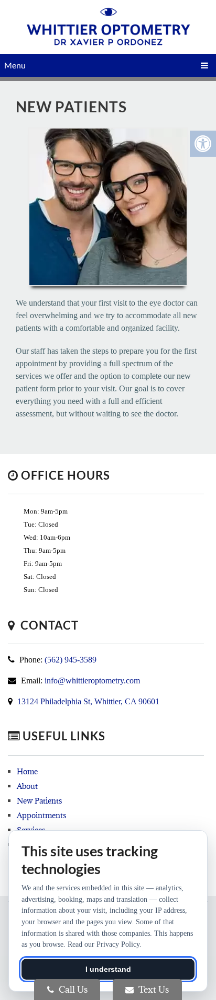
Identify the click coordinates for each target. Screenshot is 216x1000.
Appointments (41, 815)
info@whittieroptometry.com (92, 680)
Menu (15, 65)
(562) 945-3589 (70, 659)
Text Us (152, 989)
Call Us (72, 989)
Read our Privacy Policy (103, 944)
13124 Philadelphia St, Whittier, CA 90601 (88, 701)
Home (27, 771)
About (27, 786)
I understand (108, 969)
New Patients (39, 801)
